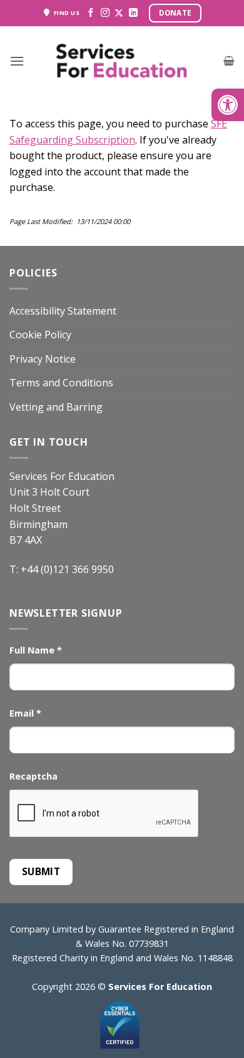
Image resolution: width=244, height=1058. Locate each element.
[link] (227, 105)
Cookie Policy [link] (40, 334)
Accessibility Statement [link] (62, 311)
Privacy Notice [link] (42, 359)
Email (25, 713)
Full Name (35, 650)
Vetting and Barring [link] (56, 407)
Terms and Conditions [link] (61, 382)
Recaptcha (33, 776)
